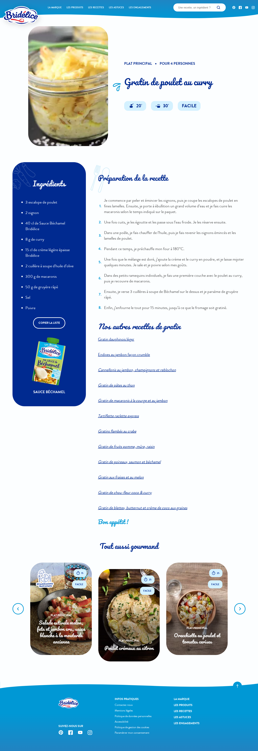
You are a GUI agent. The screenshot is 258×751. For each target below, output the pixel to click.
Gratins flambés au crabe (117, 431)
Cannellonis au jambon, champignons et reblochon (137, 370)
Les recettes (96, 7)
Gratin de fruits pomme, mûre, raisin (126, 446)
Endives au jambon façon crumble (124, 354)
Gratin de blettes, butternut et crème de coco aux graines (142, 508)
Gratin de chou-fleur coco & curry (125, 492)
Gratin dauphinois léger (116, 339)
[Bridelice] (14, 9)
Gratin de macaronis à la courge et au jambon (132, 400)
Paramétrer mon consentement (132, 733)
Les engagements (140, 7)
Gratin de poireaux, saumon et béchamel (129, 462)
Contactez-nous (124, 705)
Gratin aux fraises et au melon (121, 477)
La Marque (55, 7)
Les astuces (116, 7)
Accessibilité (121, 722)
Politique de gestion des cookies (132, 727)
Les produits (75, 7)
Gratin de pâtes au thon (116, 385)
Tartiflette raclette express (118, 416)
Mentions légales (124, 710)
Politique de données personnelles (133, 716)
